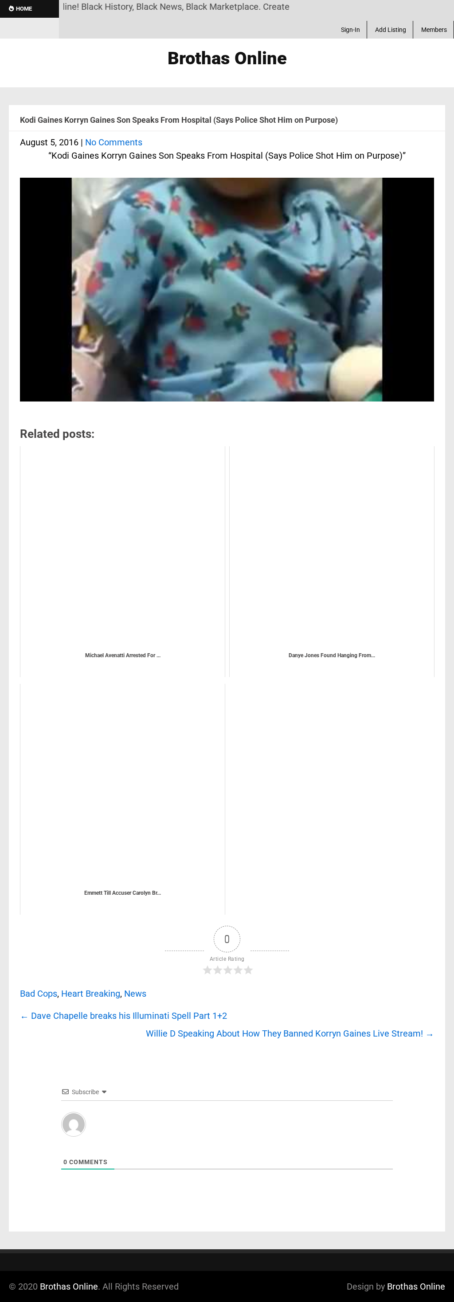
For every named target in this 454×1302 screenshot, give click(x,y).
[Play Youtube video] (227, 294)
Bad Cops (38, 993)
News (135, 993)
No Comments (113, 142)
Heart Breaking (90, 993)
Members (434, 29)
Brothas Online (69, 1286)
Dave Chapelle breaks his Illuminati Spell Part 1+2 (123, 1015)
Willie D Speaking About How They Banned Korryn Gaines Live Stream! (290, 1033)
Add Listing (390, 29)
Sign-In (350, 29)
